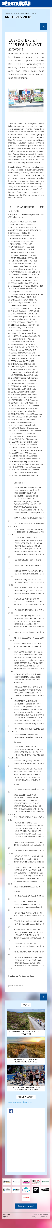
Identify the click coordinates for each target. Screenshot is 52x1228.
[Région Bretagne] (45, 1190)
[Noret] (36, 1190)
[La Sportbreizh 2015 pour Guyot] (26, 100)
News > (21, 13)
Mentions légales (6, 1215)
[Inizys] (26, 1190)
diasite (45, 1214)
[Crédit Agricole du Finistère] (45, 1182)
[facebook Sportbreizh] (11, 1112)
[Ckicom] (36, 1182)
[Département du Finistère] (7, 1190)
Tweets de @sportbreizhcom (19, 1102)
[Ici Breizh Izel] (16, 1190)
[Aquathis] (7, 1182)
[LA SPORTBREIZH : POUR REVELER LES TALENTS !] (26, 1019)
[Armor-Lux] (16, 1182)
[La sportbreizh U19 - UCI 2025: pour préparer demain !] (26, 1075)
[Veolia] (26, 1198)
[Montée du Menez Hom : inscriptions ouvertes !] (26, 1047)
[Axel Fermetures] (26, 1182)
